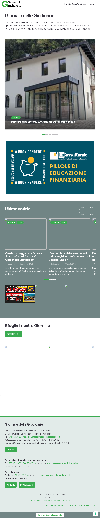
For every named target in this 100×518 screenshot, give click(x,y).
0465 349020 (29, 463)
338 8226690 (21, 475)
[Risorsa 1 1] (11, 4)
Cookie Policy (47, 500)
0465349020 (15, 436)
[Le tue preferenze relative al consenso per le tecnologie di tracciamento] (95, 513)
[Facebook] (58, 4)
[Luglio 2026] (68, 375)
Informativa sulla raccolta (50, 515)
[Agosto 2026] (24, 375)
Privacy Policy (35, 500)
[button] (54, 4)
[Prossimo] (91, 211)
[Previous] (82, 211)
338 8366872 (15, 463)
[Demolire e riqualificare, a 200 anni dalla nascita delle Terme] (50, 84)
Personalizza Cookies (61, 500)
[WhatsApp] (62, 4)
